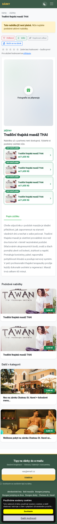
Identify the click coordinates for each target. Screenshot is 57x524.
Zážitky (12, 13)
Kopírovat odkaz (39, 38)
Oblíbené (10, 38)
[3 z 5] (10, 49)
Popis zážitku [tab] (12, 216)
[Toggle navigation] (51, 3)
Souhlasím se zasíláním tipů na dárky (17, 484)
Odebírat (28, 477)
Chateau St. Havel (47, 495)
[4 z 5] (13, 49)
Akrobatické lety (14, 492)
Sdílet (22, 38)
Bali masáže (28, 492)
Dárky (6, 4)
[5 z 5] (17, 49)
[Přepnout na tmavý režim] (44, 4)
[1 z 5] (3, 49)
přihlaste (27, 53)
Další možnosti (28, 518)
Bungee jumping (42, 492)
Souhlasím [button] (28, 511)
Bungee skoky (31, 495)
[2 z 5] (6, 49)
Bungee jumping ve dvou (13, 495)
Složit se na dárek (13, 43)
